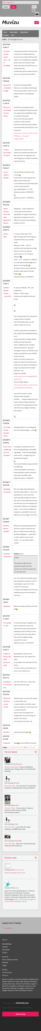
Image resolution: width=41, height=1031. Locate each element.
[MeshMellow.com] (21, 1003)
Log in (6, 7)
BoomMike (18, 841)
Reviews (5, 962)
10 (21, 747)
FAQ (12, 35)
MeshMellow (6, 944)
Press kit (5, 957)
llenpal (17, 783)
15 (32, 747)
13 (27, 747)
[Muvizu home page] (10, 21)
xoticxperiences (19, 870)
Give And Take (9, 786)
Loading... (8, 928)
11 (23, 747)
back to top (20, 1014)
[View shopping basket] (37, 14)
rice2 (16, 824)
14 (29, 747)
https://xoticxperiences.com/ (14, 873)
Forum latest (10, 752)
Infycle (17, 888)
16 (34, 747)
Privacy (4, 970)
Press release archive (10, 960)
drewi (17, 805)
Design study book (11, 767)
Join (13, 7)
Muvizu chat (10, 857)
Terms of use (7, 972)
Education (6, 950)
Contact (5, 947)
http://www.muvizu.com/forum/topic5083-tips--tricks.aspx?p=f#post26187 (26, 136)
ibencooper (18, 764)
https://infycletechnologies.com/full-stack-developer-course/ (20, 900)
